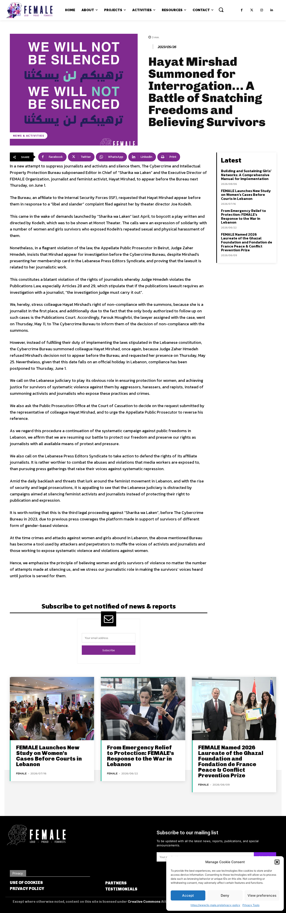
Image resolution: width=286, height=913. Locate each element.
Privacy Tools (250, 905)
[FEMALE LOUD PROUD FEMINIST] (29, 10)
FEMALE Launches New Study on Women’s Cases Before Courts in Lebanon (246, 194)
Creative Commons (144, 902)
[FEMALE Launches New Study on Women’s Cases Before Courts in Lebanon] (52, 708)
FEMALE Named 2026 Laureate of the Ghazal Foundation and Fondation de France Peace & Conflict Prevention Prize (246, 242)
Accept (188, 895)
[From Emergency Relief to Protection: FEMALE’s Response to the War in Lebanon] (143, 708)
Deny (225, 895)
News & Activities (28, 135)
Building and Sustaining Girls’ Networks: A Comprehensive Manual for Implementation (246, 174)
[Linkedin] (272, 10)
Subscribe (108, 650)
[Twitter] (252, 10)
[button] (277, 862)
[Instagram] (262, 10)
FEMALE (21, 773)
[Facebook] (242, 10)
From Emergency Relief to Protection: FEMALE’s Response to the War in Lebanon (243, 216)
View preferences (262, 895)
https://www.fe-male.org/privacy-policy (215, 905)
